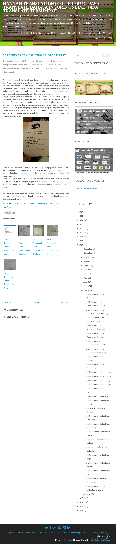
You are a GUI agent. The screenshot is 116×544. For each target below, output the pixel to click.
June (85, 274)
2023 (81, 224)
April (85, 282)
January (87, 494)
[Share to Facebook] (13, 212)
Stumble (55, 203)
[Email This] (5, 212)
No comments (9, 72)
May (85, 278)
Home (24, 33)
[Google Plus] (54, 527)
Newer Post (8, 302)
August (86, 265)
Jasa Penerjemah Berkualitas (97, 396)
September (88, 261)
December (87, 249)
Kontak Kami (103, 38)
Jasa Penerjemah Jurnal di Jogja (98, 380)
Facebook (20, 203)
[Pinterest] (59, 527)
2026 (81, 212)
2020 (81, 237)
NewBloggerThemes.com (100, 540)
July (85, 270)
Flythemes (68, 540)
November (87, 253)
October (87, 257)
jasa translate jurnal (36, 65)
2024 (81, 220)
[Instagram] (64, 527)
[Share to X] (10, 212)
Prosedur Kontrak (43, 33)
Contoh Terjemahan (99, 33)
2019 (81, 241)
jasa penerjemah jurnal (48, 61)
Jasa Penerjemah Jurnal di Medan (98, 372)
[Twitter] (46, 527)
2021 (81, 232)
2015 (81, 506)
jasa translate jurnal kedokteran (27, 68)
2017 (81, 498)
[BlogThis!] (8, 212)
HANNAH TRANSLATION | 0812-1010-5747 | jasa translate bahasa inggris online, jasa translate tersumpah (51, 7)
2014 (81, 510)
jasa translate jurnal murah (52, 68)
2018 (81, 245)
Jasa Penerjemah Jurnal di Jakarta (35, 55)
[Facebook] (51, 527)
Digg (8, 207)
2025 (81, 216)
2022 (81, 228)
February (87, 290)
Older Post (64, 302)
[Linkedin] (68, 527)
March (86, 286)
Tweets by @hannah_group (86, 189)
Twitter (32, 203)
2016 (81, 502)
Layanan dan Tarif (71, 33)
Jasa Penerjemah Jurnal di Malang (99, 376)
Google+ (43, 203)
